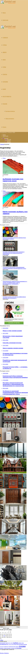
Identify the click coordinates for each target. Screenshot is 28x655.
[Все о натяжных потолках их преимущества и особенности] (13, 534)
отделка (9, 644)
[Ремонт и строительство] (8, 4)
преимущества (12, 646)
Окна (4, 59)
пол (15, 644)
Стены (5, 45)
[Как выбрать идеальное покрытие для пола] (11, 595)
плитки (12, 644)
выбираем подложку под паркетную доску (13, 180)
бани (7, 642)
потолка (21, 644)
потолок (25, 644)
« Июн (1, 640)
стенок (5, 648)
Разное (5, 103)
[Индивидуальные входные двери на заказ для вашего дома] (10, 564)
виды (9, 642)
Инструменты (7, 96)
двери (20, 642)
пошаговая (2, 646)
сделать (2, 648)
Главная (2, 144)
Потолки (5, 81)
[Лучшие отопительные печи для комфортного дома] (10, 610)
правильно (6, 646)
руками (22, 646)
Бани (4, 89)
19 (4, 635)
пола (17, 644)
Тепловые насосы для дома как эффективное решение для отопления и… (14, 297)
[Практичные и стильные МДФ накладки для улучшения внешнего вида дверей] (13, 503)
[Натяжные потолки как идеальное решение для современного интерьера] (13, 549)
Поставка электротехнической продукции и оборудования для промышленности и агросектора (13, 253)
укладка (8, 648)
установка (18, 648)
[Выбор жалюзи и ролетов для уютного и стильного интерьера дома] (13, 518)
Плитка (5, 74)
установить (13, 648)
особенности (4, 644)
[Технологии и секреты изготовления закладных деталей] (13, 579)
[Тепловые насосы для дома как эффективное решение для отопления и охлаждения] (10, 295)
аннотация (2, 642)
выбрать (15, 643)
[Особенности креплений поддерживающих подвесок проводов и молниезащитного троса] (10, 266)
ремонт (17, 646)
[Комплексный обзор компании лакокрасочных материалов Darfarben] (10, 236)
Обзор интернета (9, 118)
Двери (4, 52)
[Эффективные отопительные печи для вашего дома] (10, 625)
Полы (4, 67)
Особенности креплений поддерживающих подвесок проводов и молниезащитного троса (14, 268)
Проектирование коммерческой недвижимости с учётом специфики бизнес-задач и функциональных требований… (15, 283)
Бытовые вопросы (10, 111)
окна (23, 642)
